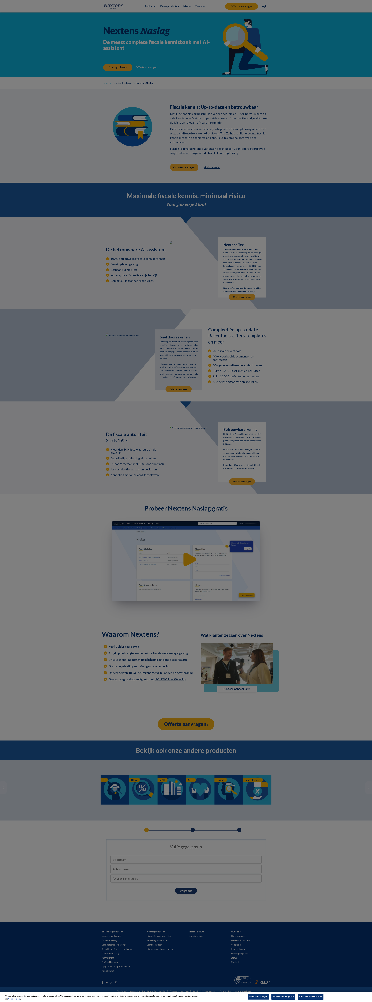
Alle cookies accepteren (310, 996)
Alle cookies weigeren (283, 996)
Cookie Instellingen (258, 996)
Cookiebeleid (14, 999)
